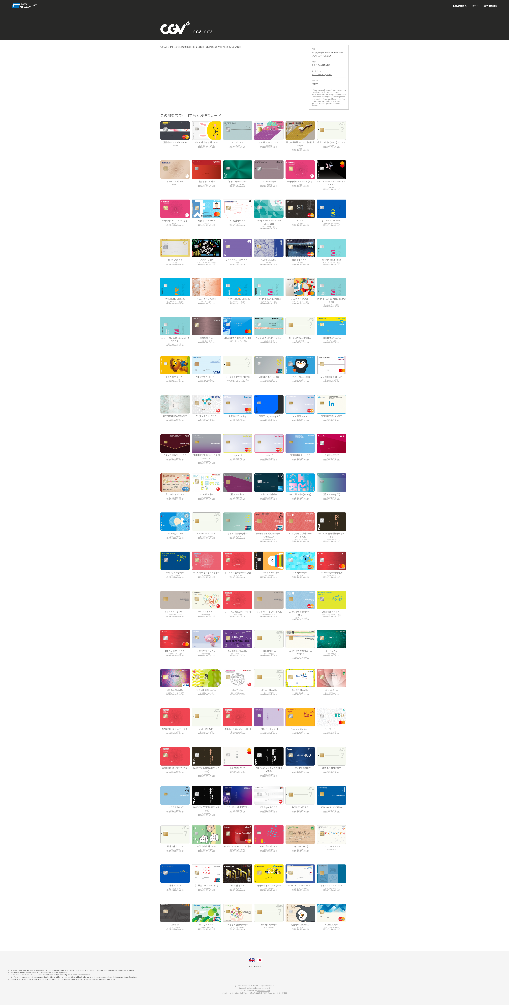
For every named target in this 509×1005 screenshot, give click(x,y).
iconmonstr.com (263, 990)
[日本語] (259, 960)
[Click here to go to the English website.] (251, 960)
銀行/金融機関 (490, 5)
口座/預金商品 (460, 5)
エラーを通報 (282, 993)
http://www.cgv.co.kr (322, 74)
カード (475, 5)
